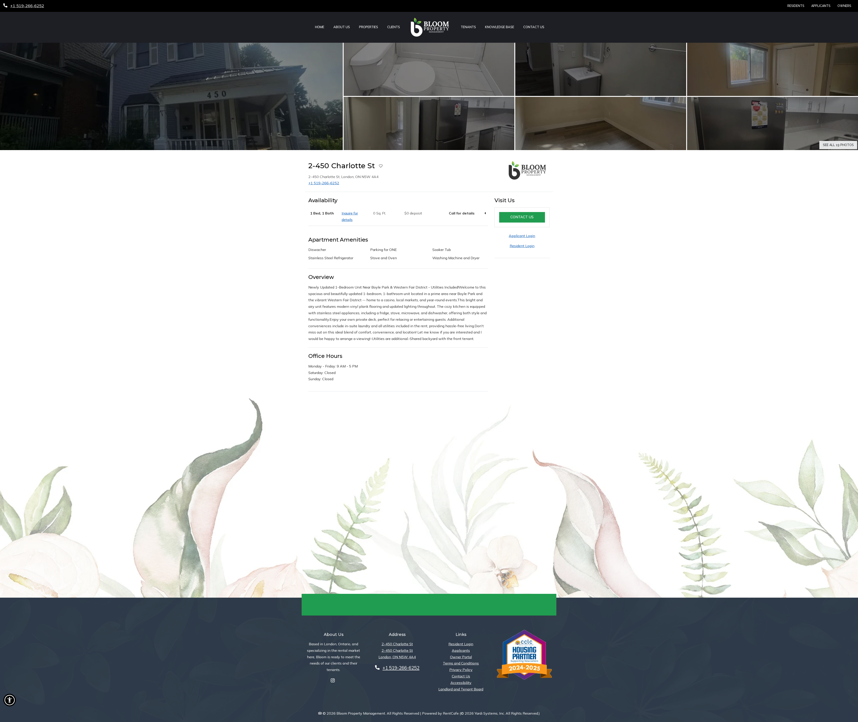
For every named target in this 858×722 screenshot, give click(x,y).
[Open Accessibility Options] (9, 701)
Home (319, 27)
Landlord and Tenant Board (460, 689)
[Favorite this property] (381, 166)
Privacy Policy (461, 669)
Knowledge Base (499, 27)
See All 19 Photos (838, 145)
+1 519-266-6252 (323, 183)
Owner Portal (461, 656)
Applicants (822, 6)
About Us (341, 27)
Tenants (468, 27)
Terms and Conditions (461, 663)
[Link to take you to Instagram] (332, 681)
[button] (171, 96)
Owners (846, 6)
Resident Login (522, 246)
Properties (368, 27)
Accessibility (460, 682)
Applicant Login (522, 236)
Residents (797, 6)
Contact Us (533, 27)
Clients (393, 27)
